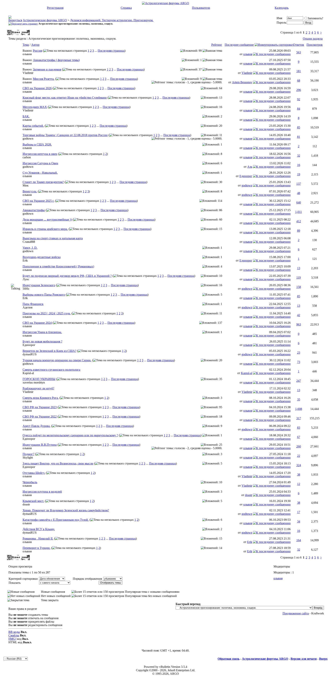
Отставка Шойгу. (34, 472)
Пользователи (201, 7)
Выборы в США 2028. (37, 144)
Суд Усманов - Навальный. (40, 172)
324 (298, 465)
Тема (26, 44)
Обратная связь (228, 658)
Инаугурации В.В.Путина (40, 444)
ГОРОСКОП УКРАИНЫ (39, 379)
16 (298, 165)
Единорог (245, 176)
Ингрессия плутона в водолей (42, 491)
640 (298, 202)
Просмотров (314, 44)
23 (298, 352)
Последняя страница (111, 50)
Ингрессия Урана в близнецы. (42, 332)
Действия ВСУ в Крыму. (39, 529)
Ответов (298, 44)
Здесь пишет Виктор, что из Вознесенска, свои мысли (58, 463)
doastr (248, 495)
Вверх (323, 658)
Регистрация (55, 7)
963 (298, 324)
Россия (37, 50)
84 (298, 108)
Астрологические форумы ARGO (45, 20)
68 (298, 80)
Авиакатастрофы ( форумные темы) (56, 60)
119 (298, 277)
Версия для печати (304, 658)
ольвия (27, 54)
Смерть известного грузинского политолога (51, 369)
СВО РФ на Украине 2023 (40, 407)
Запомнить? (315, 18)
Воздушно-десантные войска (42, 257)
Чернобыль (30, 482)
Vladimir (28, 72)
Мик (26, 185)
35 (298, 399)
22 (298, 455)
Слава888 (29, 241)
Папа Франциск (33, 304)
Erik (25, 260)
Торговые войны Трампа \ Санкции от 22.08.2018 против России (65, 135)
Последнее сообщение (239, 44)
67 (298, 437)
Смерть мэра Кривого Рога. (41, 397)
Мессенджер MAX (35, 107)
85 (298, 127)
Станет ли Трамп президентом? (43, 182)
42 (298, 315)
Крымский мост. (33, 501)
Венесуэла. (30, 191)
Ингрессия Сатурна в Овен (40, 163)
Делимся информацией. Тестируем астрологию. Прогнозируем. (111, 20)
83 (298, 427)
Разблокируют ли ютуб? (38, 388)
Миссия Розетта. (43, 78)
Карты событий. (33, 125)
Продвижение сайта (296, 613)
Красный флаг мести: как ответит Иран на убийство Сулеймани (65, 97)
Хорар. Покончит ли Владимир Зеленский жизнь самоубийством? (66, 510)
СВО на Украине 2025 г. (38, 200)
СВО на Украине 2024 (37, 322)
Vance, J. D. (30, 247)
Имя (279, 18)
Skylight (28, 457)
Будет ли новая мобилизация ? (42, 341)
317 (298, 418)
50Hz (26, 288)
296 (298, 90)
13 (298, 268)
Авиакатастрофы (34, 210)
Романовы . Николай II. (38, 538)
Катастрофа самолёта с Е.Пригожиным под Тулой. (56, 519)
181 (298, 71)
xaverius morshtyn (34, 382)
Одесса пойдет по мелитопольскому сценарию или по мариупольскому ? (70, 435)
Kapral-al (28, 373)
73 (298, 362)
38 (298, 474)
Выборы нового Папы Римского (44, 294)
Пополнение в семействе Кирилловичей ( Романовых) (58, 266)
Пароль (281, 22)
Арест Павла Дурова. (36, 426)
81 (298, 136)
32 (298, 155)
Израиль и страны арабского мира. (45, 229)
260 (298, 446)
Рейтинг (216, 44)
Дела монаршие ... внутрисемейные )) (47, 219)
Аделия (27, 307)
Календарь (281, 7)
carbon (27, 157)
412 (298, 221)
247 (298, 380)
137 (298, 183)
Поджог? (28, 454)
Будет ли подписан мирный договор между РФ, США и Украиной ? (67, 275)
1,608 (298, 408)
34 (298, 521)
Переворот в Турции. (36, 547)
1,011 (298, 211)
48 (298, 193)
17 (298, 512)
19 (298, 174)
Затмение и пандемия (47, 69)
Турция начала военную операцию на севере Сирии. (57, 360)
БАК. (26, 116)
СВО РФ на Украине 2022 (40, 416)
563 (298, 52)
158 (298, 287)
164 (298, 540)
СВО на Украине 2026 (37, 88)
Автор (35, 44)
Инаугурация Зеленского (39, 285)
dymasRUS (30, 354)
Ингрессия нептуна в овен (40, 153)
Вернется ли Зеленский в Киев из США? (49, 350)
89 (298, 230)
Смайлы (13, 635)
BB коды (14, 632)
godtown (28, 138)
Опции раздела (313, 38)
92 (298, 99)
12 (298, 484)
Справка (126, 7)
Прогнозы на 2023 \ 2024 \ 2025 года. (47, 313)
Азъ (249, 166)
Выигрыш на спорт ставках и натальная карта (53, 238)
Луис (26, 279)
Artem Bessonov (242, 82)
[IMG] (12, 638)
